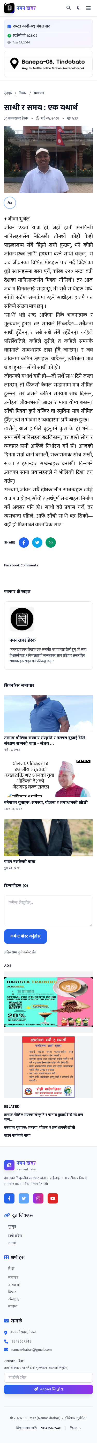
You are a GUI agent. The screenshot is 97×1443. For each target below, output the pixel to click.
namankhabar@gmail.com (31, 1349)
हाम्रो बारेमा (15, 1235)
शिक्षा (11, 1268)
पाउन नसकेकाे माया (17, 1135)
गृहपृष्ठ (8, 93)
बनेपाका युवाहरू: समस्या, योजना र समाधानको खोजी (39, 1127)
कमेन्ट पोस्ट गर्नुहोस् (25, 936)
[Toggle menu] (88, 8)
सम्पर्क (12, 1243)
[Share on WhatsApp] (51, 542)
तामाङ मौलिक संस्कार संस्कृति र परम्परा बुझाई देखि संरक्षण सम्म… (43, 1117)
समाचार (13, 1277)
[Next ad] (86, 64)
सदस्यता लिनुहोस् (51, 1389)
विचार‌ (22, 93)
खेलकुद (13, 1299)
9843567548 (21, 1341)
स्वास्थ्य (12, 1306)
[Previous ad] (11, 64)
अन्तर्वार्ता (14, 1285)
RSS (77, 1428)
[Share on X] (37, 542)
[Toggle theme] (78, 8)
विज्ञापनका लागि (26, 1428)
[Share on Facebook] (24, 542)
